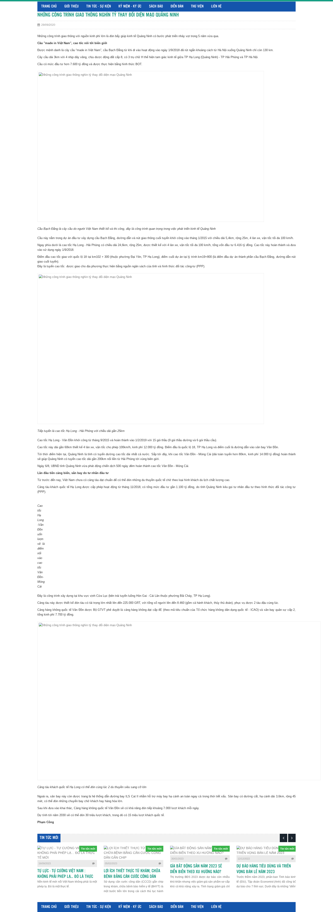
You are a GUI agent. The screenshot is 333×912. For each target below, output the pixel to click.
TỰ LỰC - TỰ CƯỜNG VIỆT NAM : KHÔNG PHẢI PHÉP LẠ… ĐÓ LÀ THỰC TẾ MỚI (65, 876)
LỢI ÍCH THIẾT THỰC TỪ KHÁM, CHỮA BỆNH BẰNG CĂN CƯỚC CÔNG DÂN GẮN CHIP (132, 876)
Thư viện (197, 6)
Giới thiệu (71, 6)
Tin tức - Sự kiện (98, 6)
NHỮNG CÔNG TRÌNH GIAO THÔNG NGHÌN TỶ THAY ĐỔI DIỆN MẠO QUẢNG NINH (108, 15)
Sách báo (156, 6)
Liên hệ (216, 6)
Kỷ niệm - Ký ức (129, 6)
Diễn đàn (177, 6)
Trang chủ (49, 6)
